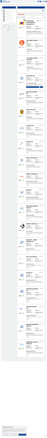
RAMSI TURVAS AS (32, 224)
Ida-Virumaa (40, 75)
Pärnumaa (41, 324)
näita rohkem (27, 35)
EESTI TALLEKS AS (32, 158)
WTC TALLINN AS (31, 256)
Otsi (43, 11)
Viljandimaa (41, 173)
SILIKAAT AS (30, 125)
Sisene (43, 1)
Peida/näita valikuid (14, 7)
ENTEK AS (29, 273)
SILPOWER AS (30, 76)
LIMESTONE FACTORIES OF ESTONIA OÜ (30, 22)
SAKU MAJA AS (31, 109)
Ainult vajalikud (14, 434)
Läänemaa (41, 91)
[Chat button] (38, 1)
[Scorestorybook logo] (5, 1)
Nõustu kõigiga (22, 434)
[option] (9, 10)
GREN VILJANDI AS (32, 174)
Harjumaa (41, 20)
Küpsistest (6, 434)
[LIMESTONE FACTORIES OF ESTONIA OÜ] (38, 21)
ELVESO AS (29, 141)
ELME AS (28, 190)
